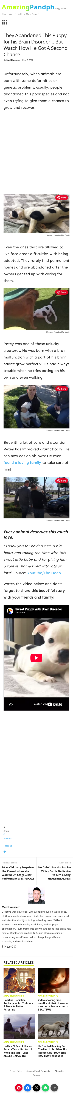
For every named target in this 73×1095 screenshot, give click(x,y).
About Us (59, 1071)
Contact (36, 1075)
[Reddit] (12, 946)
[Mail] (8, 946)
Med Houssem (13, 60)
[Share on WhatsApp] (45, 1087)
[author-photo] (36, 895)
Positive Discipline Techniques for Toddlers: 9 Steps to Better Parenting (19, 1005)
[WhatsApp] (15, 946)
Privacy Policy (16, 1071)
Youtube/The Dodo (44, 573)
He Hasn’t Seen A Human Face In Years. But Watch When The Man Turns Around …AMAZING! (18, 1051)
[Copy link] (54, 1087)
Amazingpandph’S (14, 996)
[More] (36, 852)
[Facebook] (3, 946)
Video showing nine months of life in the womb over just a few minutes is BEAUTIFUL (53, 1005)
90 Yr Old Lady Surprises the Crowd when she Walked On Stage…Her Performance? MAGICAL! (18, 873)
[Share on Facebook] (27, 1087)
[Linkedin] (5, 946)
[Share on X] (36, 1087)
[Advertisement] (36, 151)
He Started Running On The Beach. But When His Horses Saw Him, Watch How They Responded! (52, 1051)
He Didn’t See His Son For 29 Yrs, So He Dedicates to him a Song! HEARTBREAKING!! (54, 873)
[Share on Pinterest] (19, 1087)
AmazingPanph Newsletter (39, 1071)
